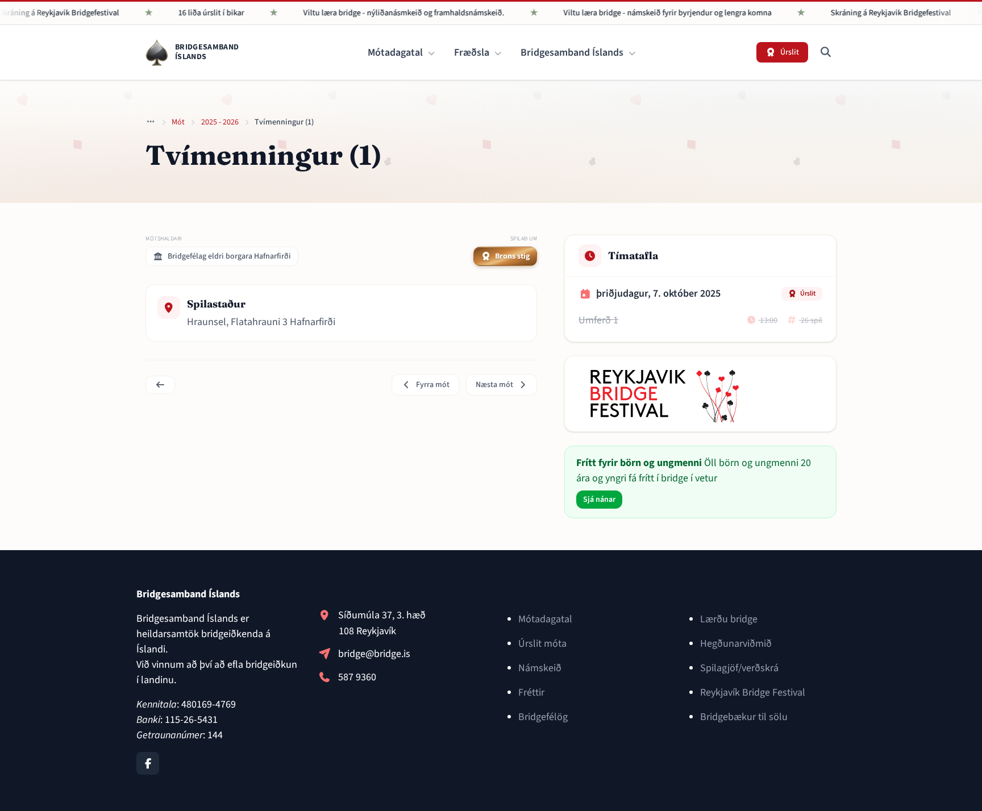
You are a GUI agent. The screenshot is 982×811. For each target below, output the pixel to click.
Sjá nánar (599, 499)
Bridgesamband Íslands (573, 52)
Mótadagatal (396, 52)
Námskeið (539, 668)
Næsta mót (494, 384)
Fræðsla (473, 52)
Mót (178, 122)
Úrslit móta (542, 644)
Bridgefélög (543, 717)
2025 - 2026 (220, 122)
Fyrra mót (433, 384)
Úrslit (807, 293)
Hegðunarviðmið (736, 644)
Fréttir (531, 692)
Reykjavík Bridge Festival (752, 692)
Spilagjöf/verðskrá (739, 668)
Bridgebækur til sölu (744, 717)
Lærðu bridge (729, 619)
